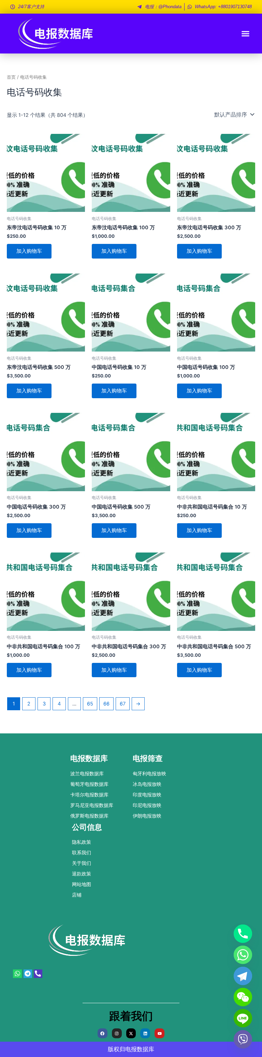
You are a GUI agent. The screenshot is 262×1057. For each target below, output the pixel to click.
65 (90, 704)
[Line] (243, 1018)
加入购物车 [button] (29, 251)
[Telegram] (243, 976)
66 (106, 704)
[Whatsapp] (243, 955)
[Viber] (243, 1039)
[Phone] (243, 933)
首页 (11, 77)
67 (123, 704)
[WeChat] (243, 997)
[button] (245, 33)
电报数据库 (139, 1049)
